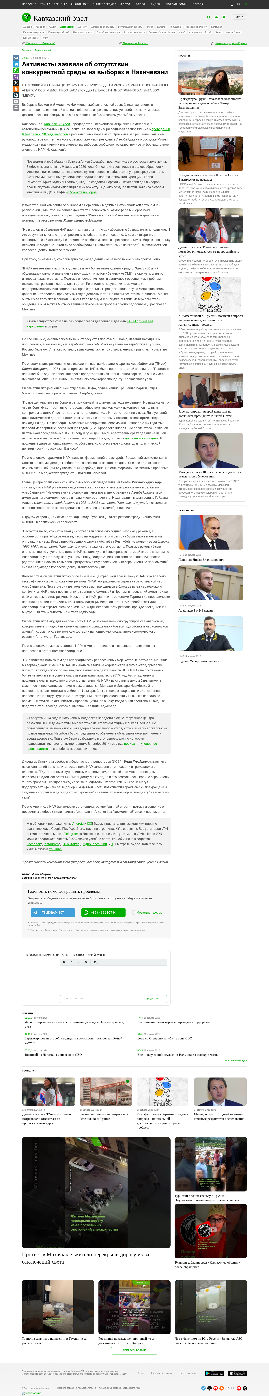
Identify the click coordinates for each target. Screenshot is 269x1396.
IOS (89, 823)
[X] (16, 83)
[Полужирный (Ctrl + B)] (64, 962)
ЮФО (45, 38)
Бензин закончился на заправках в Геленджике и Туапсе (104, 1116)
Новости (28, 4)
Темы (44, 4)
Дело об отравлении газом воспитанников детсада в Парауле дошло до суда (75, 1024)
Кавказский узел (57, 124)
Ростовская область (134, 32)
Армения (82, 27)
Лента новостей (43, 50)
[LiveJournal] (16, 95)
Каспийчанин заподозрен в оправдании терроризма (173, 1022)
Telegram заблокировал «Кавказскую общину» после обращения (207, 1264)
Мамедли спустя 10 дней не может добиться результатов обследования (209, 474)
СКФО (182, 32)
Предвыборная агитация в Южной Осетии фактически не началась (208, 177)
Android (78, 823)
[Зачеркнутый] (85, 962)
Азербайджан (67, 27)
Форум (125, 4)
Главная (26, 50)
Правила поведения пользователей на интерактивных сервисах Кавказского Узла (99, 1388)
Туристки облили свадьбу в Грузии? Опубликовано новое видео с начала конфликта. (209, 1197)
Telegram (71, 834)
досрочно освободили (141, 438)
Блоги (140, 4)
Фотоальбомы (176, 4)
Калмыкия (216, 27)
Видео (155, 4)
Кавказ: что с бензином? (40, 43)
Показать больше (134, 1350)
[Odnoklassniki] (16, 89)
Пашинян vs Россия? (135, 43)
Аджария (40, 27)
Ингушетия (176, 27)
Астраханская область (102, 27)
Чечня (218, 32)
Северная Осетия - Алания (162, 32)
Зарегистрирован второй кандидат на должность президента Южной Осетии (205, 413)
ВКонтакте (71, 844)
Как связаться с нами (161, 1373)
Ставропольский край (200, 32)
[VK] (16, 58)
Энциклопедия (103, 4)
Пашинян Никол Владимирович (201, 559)
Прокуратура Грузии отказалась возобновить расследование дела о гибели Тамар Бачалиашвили (210, 103)
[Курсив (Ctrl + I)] (71, 962)
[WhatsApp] (16, 71)
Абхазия (27, 27)
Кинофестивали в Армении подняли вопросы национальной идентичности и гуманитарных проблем (210, 320)
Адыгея (53, 27)
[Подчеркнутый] (78, 962)
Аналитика (79, 4)
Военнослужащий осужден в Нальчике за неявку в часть (177, 1054)
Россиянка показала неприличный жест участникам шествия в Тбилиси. (126, 1340)
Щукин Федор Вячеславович (198, 661)
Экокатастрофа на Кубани (231, 43)
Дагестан (161, 27)
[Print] (16, 108)
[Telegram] (16, 64)
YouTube (55, 849)
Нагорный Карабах (83, 32)
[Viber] (16, 77)
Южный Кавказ (31, 38)
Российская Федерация (108, 32)
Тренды (59, 4)
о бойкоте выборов (82, 192)
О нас (140, 1373)
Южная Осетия (233, 32)
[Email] (16, 102)
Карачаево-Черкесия (33, 32)
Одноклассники (95, 844)
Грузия (149, 27)
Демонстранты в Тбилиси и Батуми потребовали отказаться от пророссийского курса (209, 251)
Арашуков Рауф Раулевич (196, 610)
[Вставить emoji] (95, 962)
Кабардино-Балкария (196, 27)
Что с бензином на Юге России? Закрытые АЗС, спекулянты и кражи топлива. (209, 1340)
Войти (239, 17)
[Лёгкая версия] (232, 4)
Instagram (51, 844)
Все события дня (236, 1060)
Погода (198, 4)
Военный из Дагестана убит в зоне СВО (53, 1054)
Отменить (152, 999)
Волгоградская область (130, 27)
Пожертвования (188, 1373)
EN (245, 4)
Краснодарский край (58, 32)
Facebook (34, 844)
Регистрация (74, 998)
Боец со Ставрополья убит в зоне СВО (164, 1038)
